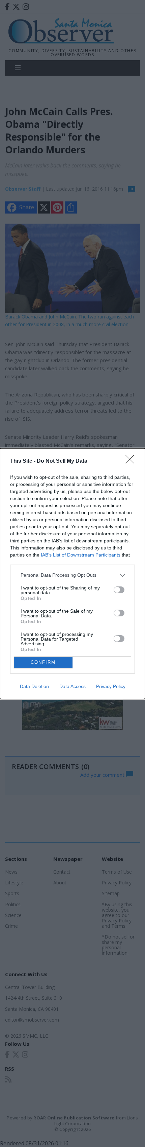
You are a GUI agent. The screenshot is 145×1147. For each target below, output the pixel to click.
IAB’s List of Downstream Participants (80, 555)
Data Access (72, 686)
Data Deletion (34, 686)
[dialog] (72, 573)
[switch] (119, 589)
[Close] (131, 461)
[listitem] (72, 575)
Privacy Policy (110, 686)
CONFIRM (43, 662)
